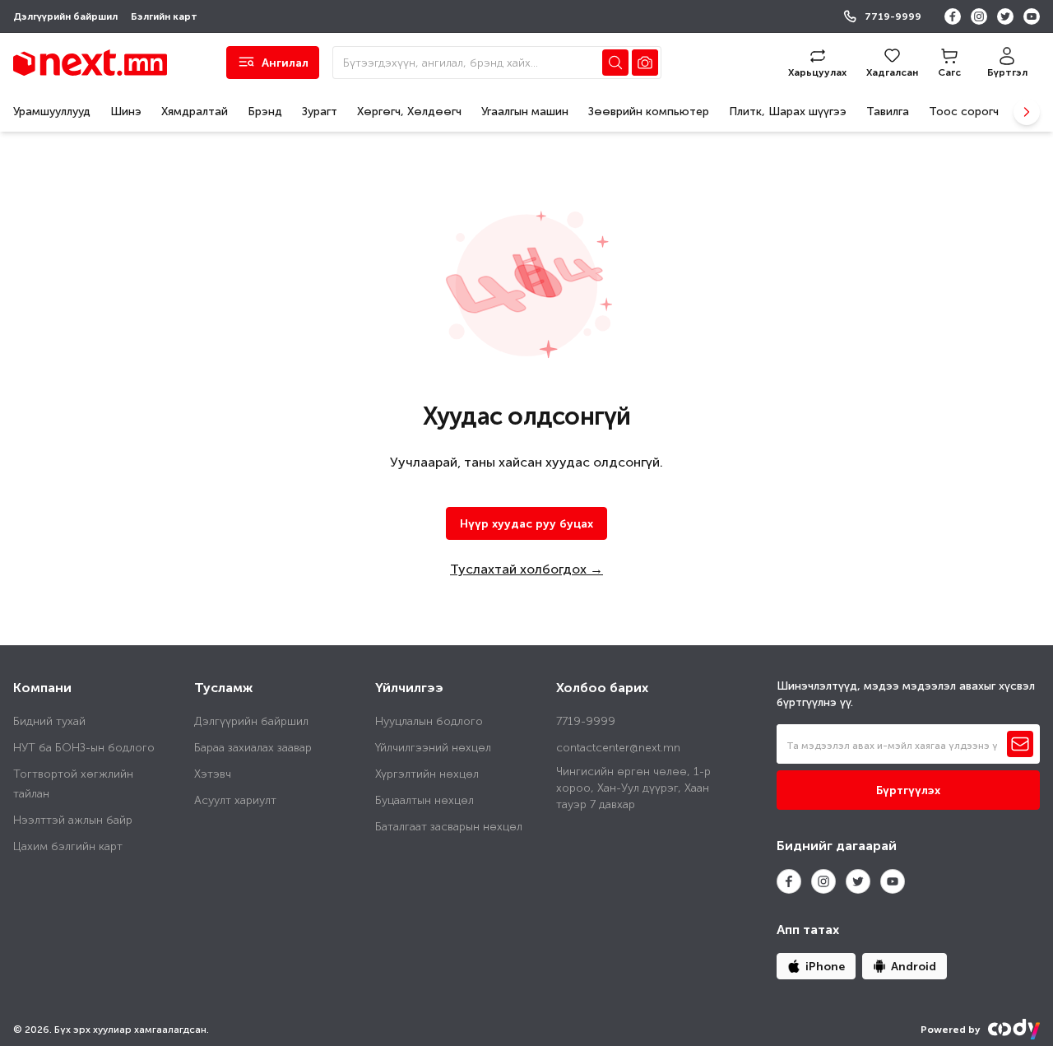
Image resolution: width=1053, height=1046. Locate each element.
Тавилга (887, 112)
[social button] (952, 16)
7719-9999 (893, 16)
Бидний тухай (49, 721)
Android (913, 967)
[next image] (1027, 112)
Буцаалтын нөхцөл (424, 800)
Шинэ (125, 112)
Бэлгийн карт (164, 16)
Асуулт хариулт (235, 800)
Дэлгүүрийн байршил (65, 16)
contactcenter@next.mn (618, 748)
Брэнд (265, 112)
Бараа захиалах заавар (253, 748)
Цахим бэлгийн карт (68, 846)
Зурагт (319, 112)
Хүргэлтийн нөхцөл (427, 774)
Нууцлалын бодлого (429, 721)
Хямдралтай (194, 112)
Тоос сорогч (964, 112)
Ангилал (290, 67)
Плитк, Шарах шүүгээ (788, 112)
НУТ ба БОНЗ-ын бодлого (84, 748)
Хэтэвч (212, 774)
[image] (645, 62)
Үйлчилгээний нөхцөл (433, 748)
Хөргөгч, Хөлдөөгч (409, 112)
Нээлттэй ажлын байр (72, 820)
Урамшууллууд (51, 112)
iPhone (825, 967)
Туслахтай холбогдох (526, 569)
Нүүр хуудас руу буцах (526, 524)
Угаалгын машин (524, 112)
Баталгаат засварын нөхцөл (448, 827)
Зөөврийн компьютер (648, 112)
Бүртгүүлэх (908, 790)
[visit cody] (1013, 1029)
